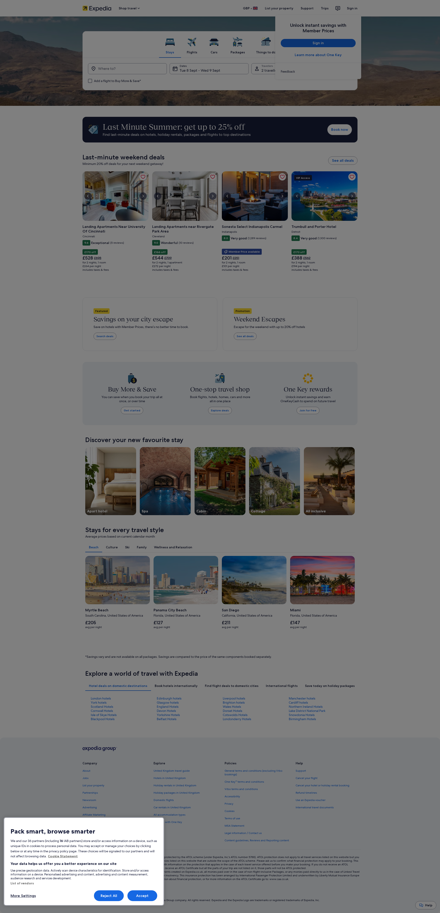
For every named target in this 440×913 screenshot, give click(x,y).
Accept (142, 896)
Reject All (109, 896)
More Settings (23, 896)
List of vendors (22, 883)
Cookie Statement (63, 856)
